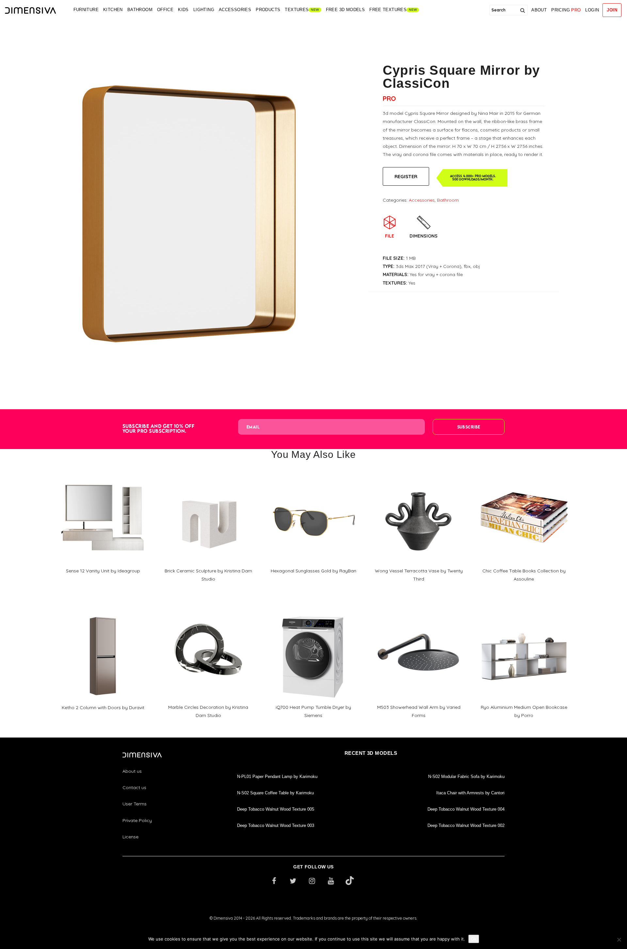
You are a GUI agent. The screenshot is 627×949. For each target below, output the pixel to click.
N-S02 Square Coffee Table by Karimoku (275, 792)
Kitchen (113, 9)
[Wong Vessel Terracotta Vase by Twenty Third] (419, 474)
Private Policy (137, 820)
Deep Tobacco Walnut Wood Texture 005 (275, 809)
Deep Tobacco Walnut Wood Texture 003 (275, 825)
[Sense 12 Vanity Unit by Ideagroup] (103, 474)
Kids (183, 9)
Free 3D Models (345, 9)
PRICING (566, 10)
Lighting (203, 9)
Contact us (134, 787)
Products (268, 9)
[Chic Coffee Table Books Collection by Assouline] (524, 474)
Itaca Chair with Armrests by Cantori (470, 792)
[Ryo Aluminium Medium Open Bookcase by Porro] (524, 611)
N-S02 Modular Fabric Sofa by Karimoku (466, 776)
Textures (297, 9)
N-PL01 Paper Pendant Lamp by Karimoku (277, 776)
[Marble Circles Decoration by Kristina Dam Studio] (208, 611)
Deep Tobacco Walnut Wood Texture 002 (466, 825)
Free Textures (388, 9)
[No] (619, 939)
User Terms (134, 804)
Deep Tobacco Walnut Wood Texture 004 (466, 809)
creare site (313, 927)
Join (612, 10)
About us (132, 771)
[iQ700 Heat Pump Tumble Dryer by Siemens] (313, 611)
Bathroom (140, 9)
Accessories (235, 9)
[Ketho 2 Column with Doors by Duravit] (103, 611)
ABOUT (539, 10)
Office (165, 9)
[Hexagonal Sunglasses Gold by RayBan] (313, 474)
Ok (473, 938)
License (130, 837)
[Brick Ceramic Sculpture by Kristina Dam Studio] (208, 474)
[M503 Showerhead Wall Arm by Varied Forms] (419, 611)
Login (592, 10)
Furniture (86, 9)
